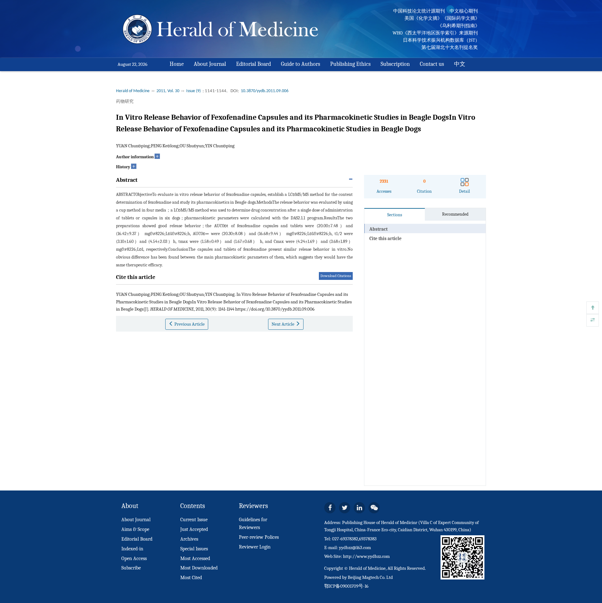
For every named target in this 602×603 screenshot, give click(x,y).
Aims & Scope (135, 529)
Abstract (378, 229)
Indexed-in (132, 549)
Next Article (283, 324)
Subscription (395, 64)
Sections (394, 215)
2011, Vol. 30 (167, 91)
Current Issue (194, 519)
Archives (189, 539)
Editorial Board (253, 64)
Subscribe (131, 568)
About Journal (210, 64)
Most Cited (191, 577)
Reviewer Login (255, 547)
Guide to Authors (300, 64)
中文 (459, 64)
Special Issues (194, 549)
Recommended (455, 214)
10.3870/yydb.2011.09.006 (264, 91)
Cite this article (385, 238)
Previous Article (189, 324)
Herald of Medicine (133, 91)
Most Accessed (195, 558)
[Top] (592, 308)
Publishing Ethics (350, 64)
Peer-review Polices (259, 537)
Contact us (432, 64)
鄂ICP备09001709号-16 (346, 586)
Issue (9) (193, 91)
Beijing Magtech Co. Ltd (370, 577)
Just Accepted (194, 529)
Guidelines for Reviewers (253, 523)
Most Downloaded (199, 568)
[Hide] (592, 320)
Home (177, 64)
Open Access (134, 558)
